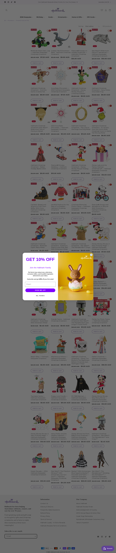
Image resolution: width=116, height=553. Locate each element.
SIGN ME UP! (40, 290)
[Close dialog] (91, 255)
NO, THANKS (40, 295)
